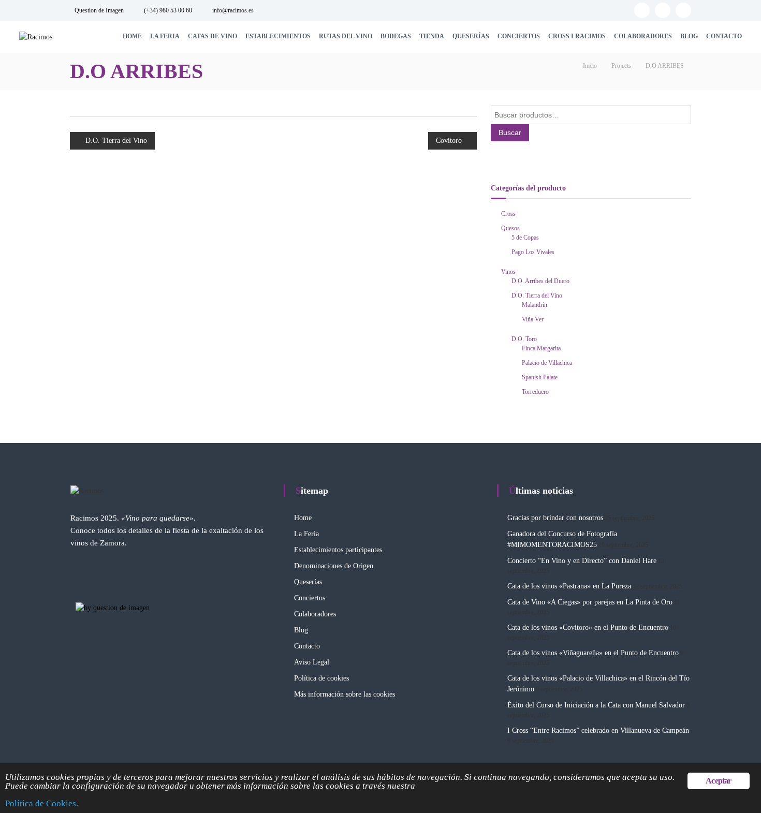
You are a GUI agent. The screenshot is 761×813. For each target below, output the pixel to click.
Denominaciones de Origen (333, 566)
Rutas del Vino (345, 36)
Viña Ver (533, 319)
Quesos (510, 228)
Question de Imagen (99, 10)
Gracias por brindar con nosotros (555, 518)
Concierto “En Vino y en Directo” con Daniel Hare (581, 561)
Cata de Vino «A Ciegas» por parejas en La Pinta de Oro (589, 602)
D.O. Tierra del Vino (536, 295)
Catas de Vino (212, 36)
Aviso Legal (311, 662)
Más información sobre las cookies (344, 694)
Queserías (470, 36)
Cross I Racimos (577, 36)
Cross (508, 213)
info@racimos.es (233, 10)
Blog (689, 36)
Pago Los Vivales (532, 252)
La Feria (165, 36)
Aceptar (718, 780)
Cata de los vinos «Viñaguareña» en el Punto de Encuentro (593, 653)
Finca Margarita (541, 348)
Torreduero (535, 391)
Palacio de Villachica (547, 362)
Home (132, 36)
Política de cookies (321, 678)
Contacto (724, 36)
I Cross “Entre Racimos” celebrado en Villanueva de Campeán (598, 730)
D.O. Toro (524, 339)
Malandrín (534, 304)
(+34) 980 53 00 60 (168, 10)
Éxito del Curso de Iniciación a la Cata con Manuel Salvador (596, 705)
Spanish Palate (540, 377)
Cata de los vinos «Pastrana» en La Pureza (569, 586)
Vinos (508, 271)
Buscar (510, 132)
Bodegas (395, 36)
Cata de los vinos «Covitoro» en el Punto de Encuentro (587, 627)
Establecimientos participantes (338, 550)
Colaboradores (643, 36)
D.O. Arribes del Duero (540, 281)
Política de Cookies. (41, 803)
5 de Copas (525, 237)
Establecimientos (278, 36)
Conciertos (518, 36)
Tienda (431, 36)
